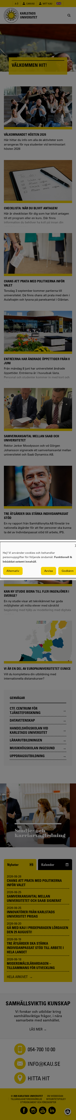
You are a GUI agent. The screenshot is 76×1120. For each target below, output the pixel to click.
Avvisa (48, 571)
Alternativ (12, 571)
